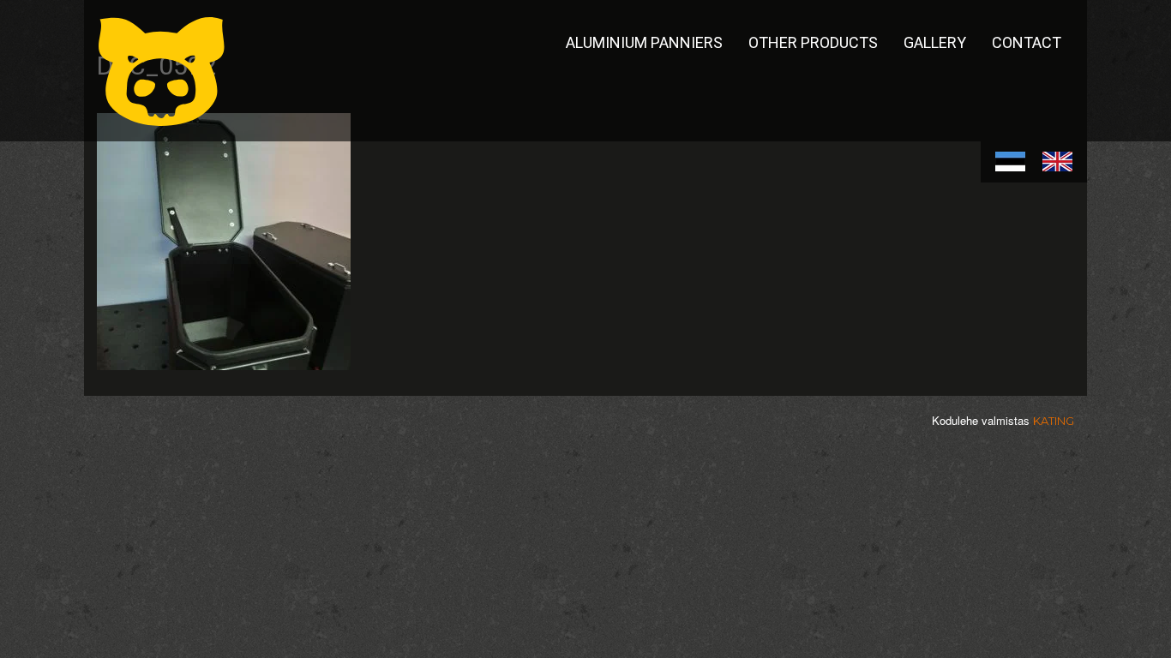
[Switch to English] (1057, 161)
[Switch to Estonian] (1010, 161)
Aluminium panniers (644, 42)
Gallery (935, 42)
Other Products (813, 42)
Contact (1026, 42)
